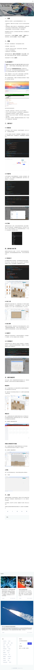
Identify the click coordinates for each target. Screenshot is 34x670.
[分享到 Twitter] (7, 511)
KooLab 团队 (23, 648)
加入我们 (27, 648)
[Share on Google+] (22, 511)
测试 (20, 598)
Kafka (4, 650)
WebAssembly (5, 662)
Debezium (8, 650)
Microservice (5, 654)
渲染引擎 (4, 660)
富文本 (10, 662)
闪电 (7, 517)
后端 (3, 598)
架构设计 (4, 658)
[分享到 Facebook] (12, 511)
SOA (9, 654)
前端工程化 (4, 648)
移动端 (4, 646)
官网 (20, 648)
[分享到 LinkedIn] (17, 511)
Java (8, 652)
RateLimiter (9, 656)
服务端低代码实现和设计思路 (10, 327)
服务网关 (4, 656)
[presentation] (8, 582)
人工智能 (9, 658)
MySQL (9, 648)
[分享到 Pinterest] (26, 511)
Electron (8, 646)
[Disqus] (17, 533)
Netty (8, 660)
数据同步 (4, 652)
